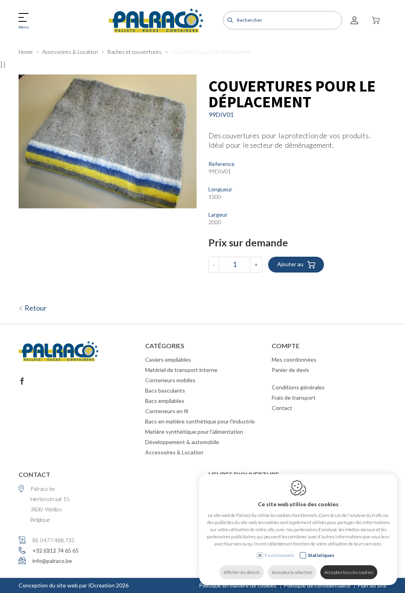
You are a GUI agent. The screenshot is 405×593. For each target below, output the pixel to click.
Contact (282, 407)
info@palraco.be (52, 560)
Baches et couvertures (135, 51)
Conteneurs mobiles (170, 380)
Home (26, 51)
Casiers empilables (168, 359)
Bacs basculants (165, 390)
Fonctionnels (279, 555)
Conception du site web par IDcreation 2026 (74, 585)
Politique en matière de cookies (237, 585)
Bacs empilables (164, 400)
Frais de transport (294, 397)
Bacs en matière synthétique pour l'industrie (200, 421)
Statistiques (321, 555)
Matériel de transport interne (181, 369)
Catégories (164, 345)
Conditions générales (298, 387)
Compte (285, 345)
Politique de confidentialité (317, 585)
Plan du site (372, 585)
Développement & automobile (182, 442)
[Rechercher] (229, 20)
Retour (35, 307)
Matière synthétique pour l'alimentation (194, 431)
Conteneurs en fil (166, 411)
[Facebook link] (22, 381)
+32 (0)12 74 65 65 (55, 550)
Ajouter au (290, 264)
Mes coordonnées (294, 359)
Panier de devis (290, 369)
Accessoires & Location (70, 51)
